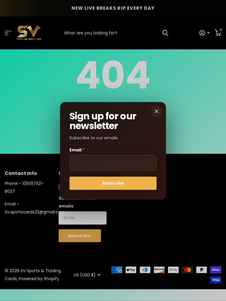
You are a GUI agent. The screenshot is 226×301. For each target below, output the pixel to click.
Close (156, 111)
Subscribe (113, 183)
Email (76, 150)
